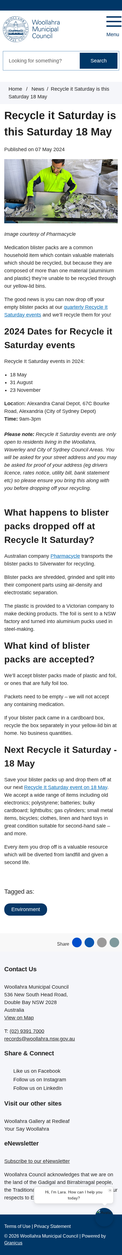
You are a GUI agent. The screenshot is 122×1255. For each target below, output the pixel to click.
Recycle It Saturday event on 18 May (65, 787)
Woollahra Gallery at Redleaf (37, 1121)
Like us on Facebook (36, 1071)
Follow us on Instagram (39, 1079)
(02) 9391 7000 (27, 1031)
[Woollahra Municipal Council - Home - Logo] (31, 29)
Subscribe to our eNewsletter (37, 1161)
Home (15, 89)
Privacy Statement (52, 1226)
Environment (25, 909)
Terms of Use (17, 1226)
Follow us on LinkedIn (38, 1088)
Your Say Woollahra (26, 1129)
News (37, 89)
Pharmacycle (65, 556)
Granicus (13, 1242)
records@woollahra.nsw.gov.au (39, 1039)
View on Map (19, 1018)
